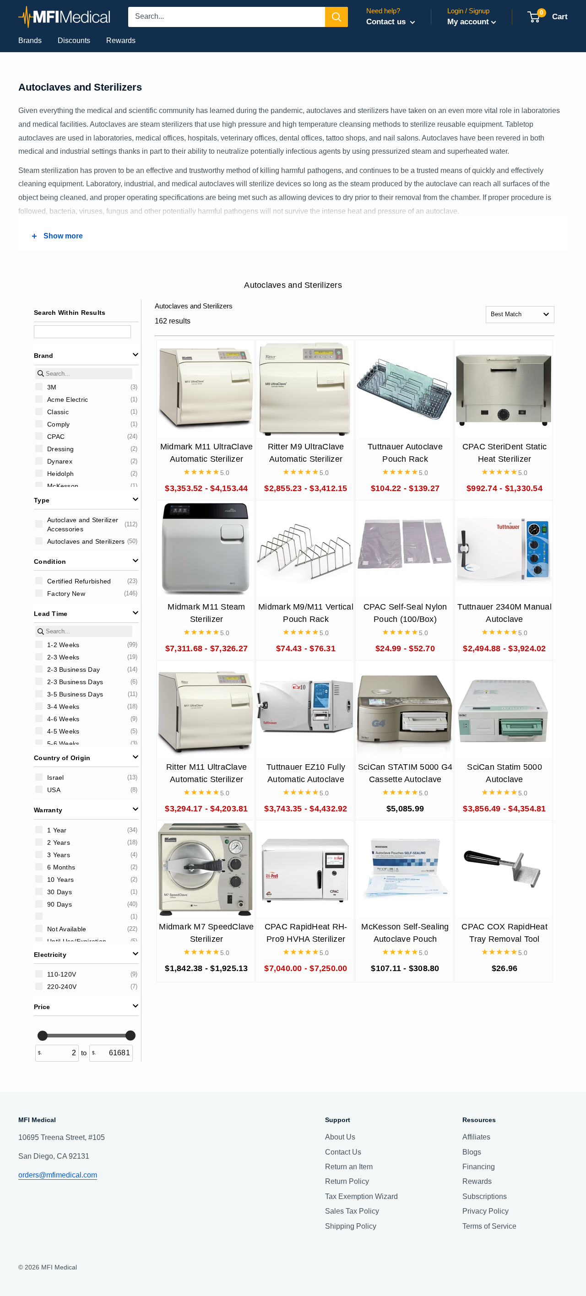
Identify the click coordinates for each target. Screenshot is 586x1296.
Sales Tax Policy (352, 1211)
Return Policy (347, 1181)
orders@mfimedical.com (57, 1175)
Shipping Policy (350, 1226)
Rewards (121, 40)
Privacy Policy (485, 1211)
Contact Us (343, 1152)
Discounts (74, 40)
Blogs (471, 1152)
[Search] (336, 17)
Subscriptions (484, 1196)
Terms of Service (489, 1226)
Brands (30, 40)
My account (468, 21)
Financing (478, 1167)
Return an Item (349, 1167)
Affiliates (476, 1137)
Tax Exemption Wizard (361, 1196)
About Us (340, 1137)
